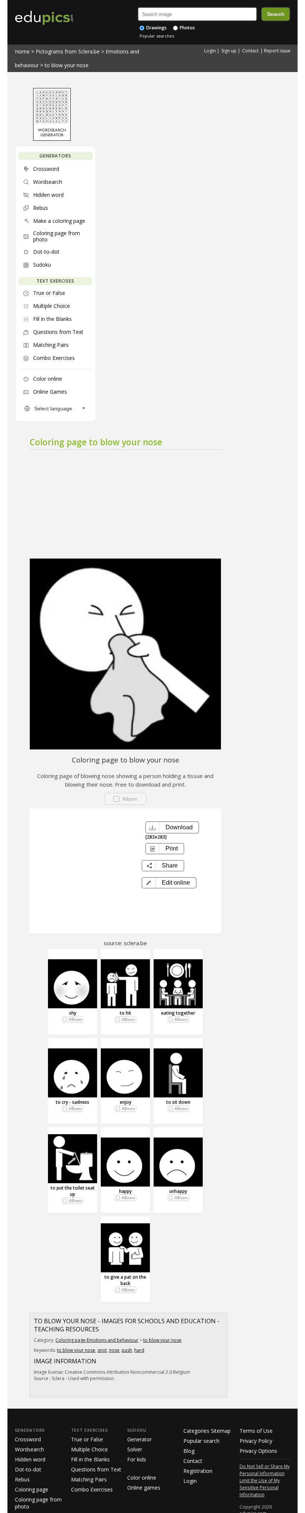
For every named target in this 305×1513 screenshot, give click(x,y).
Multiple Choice (89, 1449)
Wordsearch (29, 1449)
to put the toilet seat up (73, 1191)
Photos (187, 28)
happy (125, 1191)
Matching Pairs (89, 1479)
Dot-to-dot (28, 1469)
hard (139, 1350)
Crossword (28, 1439)
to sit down (178, 1102)
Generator (139, 1439)
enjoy (125, 1102)
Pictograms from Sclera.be (68, 51)
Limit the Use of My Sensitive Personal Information (260, 1487)
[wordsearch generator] (52, 139)
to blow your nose (67, 65)
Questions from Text (96, 1469)
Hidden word (30, 1459)
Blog (189, 1450)
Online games (143, 1487)
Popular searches (156, 36)
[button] (169, 882)
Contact (250, 51)
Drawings (156, 28)
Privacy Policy (256, 1440)
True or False (87, 1439)
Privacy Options (258, 1450)
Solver (134, 1449)
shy (72, 1013)
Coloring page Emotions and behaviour (96, 1340)
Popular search (201, 1440)
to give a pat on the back (125, 1280)
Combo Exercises (92, 1489)
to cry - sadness (72, 1102)
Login (210, 51)
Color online (141, 1477)
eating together (178, 1013)
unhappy (178, 1191)
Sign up (229, 51)
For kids (136, 1459)
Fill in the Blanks (90, 1459)
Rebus (22, 1479)
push (127, 1350)
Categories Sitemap (207, 1430)
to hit (125, 1013)
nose (114, 1350)
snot (102, 1350)
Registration (197, 1470)
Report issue (277, 51)
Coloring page (31, 1489)
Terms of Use (256, 1430)
